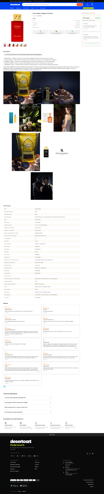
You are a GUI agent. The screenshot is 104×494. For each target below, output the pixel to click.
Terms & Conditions (88, 480)
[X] (90, 454)
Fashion (32, 8)
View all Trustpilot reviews (91, 77)
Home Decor (18, 8)
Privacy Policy (90, 482)
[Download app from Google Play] (14, 485)
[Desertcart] (15, 4)
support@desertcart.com (71, 469)
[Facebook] (93, 454)
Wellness (12, 8)
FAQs (92, 486)
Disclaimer (91, 484)
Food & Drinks (26, 8)
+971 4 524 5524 (68, 474)
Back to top (52, 434)
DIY (37, 8)
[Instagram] (87, 454)
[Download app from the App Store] (23, 485)
